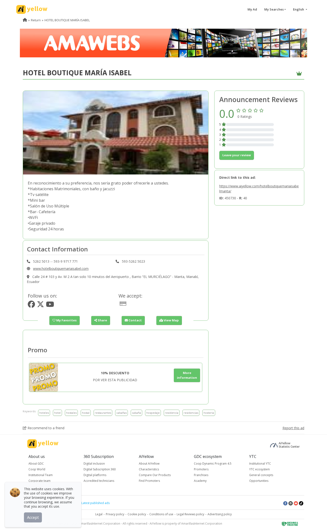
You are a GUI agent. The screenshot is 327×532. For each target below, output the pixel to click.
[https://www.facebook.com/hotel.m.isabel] (31, 305)
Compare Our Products (155, 475)
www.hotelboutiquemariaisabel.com (61, 268)
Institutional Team (40, 475)
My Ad (252, 9)
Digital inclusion (94, 463)
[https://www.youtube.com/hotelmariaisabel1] (50, 305)
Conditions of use (161, 514)
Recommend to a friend (45, 428)
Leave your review (236, 155)
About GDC (36, 463)
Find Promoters (149, 481)
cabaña (136, 412)
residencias (191, 412)
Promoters (201, 469)
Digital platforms (95, 475)
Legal (98, 514)
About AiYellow (149, 463)
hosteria (208, 412)
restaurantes (103, 412)
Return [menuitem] (36, 20)
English (299, 9)
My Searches (274, 9)
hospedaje (153, 412)
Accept (33, 517)
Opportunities (258, 481)
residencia (171, 412)
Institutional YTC (260, 463)
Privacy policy (115, 514)
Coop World (36, 469)
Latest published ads (95, 503)
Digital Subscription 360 (100, 469)
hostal (86, 412)
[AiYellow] (42, 443)
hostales (71, 412)
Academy (200, 481)
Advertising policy (220, 514)
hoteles (44, 412)
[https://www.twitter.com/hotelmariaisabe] (40, 305)
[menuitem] (25, 20)
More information (187, 375)
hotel (57, 412)
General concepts (261, 475)
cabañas (121, 412)
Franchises (201, 475)
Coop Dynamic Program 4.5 (212, 463)
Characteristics (149, 469)
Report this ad (293, 428)
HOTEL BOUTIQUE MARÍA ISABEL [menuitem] (67, 20)
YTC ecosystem (259, 469)
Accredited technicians (99, 481)
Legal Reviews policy (190, 514)
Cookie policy (137, 514)
